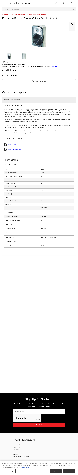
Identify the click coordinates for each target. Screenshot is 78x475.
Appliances (16, 445)
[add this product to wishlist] (72, 28)
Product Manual (13, 144)
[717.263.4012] (71, 3)
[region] (39, 468)
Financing (16, 454)
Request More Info (40, 81)
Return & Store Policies (21, 457)
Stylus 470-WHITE (12, 76)
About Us (16, 449)
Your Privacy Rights (8, 471)
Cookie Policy (25, 467)
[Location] (64, 3)
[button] (5, 3)
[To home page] (22, 3)
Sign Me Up (39, 425)
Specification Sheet (14, 149)
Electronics (5, 14)
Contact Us (16, 452)
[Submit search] (73, 9)
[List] (56, 3)
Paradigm (12, 74)
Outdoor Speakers (20, 14)
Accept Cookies (56, 471)
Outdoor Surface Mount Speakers (36, 14)
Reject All (69, 471)
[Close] (75, 464)
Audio (12, 14)
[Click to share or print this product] (72, 24)
